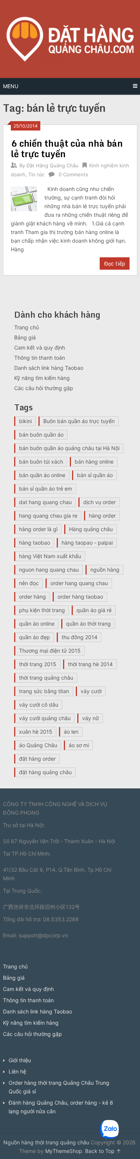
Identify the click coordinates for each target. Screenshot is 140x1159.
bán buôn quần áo (41, 434)
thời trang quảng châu (46, 677)
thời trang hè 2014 (90, 664)
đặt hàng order (37, 758)
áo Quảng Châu (38, 745)
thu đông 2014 (79, 637)
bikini (25, 421)
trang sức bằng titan (44, 691)
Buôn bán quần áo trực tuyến (79, 421)
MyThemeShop (63, 1151)
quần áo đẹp (34, 637)
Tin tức (36, 174)
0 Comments (73, 174)
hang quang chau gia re (48, 515)
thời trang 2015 (37, 664)
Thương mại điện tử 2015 (50, 650)
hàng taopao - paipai (87, 542)
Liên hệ (17, 1071)
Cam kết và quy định (39, 347)
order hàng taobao (80, 596)
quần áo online (37, 623)
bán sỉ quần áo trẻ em (45, 488)
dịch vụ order (99, 502)
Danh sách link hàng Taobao (48, 368)
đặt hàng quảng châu (45, 772)
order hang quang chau (79, 583)
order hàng (32, 596)
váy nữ (90, 718)
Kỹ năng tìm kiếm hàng (42, 378)
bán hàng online (94, 461)
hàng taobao (34, 542)
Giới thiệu (20, 1060)
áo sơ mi (79, 745)
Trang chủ (26, 327)
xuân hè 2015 (35, 731)
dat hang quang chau (45, 502)
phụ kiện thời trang (42, 610)
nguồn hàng (104, 569)
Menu (10, 86)
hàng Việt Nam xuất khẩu (50, 556)
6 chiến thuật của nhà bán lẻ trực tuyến (67, 148)
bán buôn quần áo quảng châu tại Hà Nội (69, 448)
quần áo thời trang (88, 623)
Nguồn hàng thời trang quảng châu (46, 1142)
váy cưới (91, 691)
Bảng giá (25, 337)
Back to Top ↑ (103, 1151)
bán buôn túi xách (41, 461)
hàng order (102, 515)
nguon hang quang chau (49, 569)
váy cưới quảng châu (45, 718)
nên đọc (29, 583)
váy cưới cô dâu (38, 704)
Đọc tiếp (114, 263)
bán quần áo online (42, 475)
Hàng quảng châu (91, 529)
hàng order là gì (38, 529)
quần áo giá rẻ (94, 610)
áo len (71, 731)
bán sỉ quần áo (95, 475)
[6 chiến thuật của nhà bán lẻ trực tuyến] (24, 198)
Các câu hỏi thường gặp (43, 388)
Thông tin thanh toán (39, 357)
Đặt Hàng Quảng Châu (52, 165)
